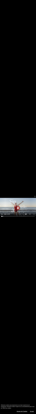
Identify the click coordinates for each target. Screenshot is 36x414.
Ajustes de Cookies (22, 411)
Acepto (32, 411)
